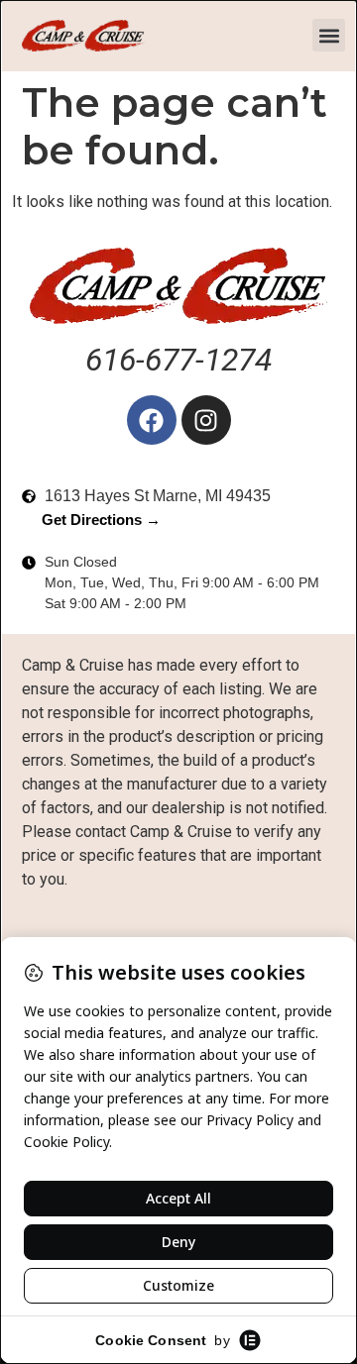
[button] (328, 35)
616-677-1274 (178, 359)
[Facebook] (152, 420)
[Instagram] (206, 420)
